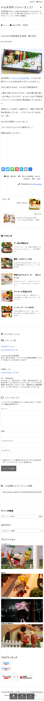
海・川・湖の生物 (27, 176)
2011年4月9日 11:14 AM (9, 373)
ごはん (38, 178)
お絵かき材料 (16, 25)
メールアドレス (7, 441)
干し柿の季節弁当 (21, 243)
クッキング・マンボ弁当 (24, 307)
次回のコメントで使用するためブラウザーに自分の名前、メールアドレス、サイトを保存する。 (22, 461)
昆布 (33, 178)
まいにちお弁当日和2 (20, 78)
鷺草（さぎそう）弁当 (23, 259)
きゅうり (37, 176)
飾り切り (13, 176)
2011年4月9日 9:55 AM (9, 350)
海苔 (26, 25)
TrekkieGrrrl (5, 346)
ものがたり (27, 178)
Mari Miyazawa (36, 184)
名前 (3, 431)
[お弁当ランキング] (26, 677)
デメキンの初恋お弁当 (23, 291)
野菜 (19, 176)
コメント (4, 408)
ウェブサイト (5, 450)
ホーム (5, 25)
